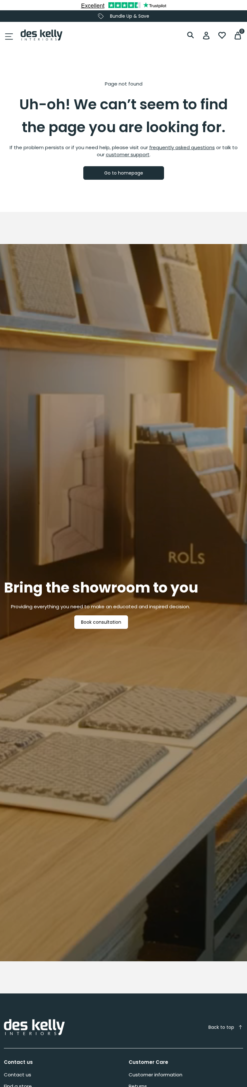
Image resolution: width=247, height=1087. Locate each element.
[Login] (206, 35)
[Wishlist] (222, 35)
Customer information (155, 1074)
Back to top (221, 1027)
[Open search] (191, 35)
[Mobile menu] (9, 37)
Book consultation (101, 622)
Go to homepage (123, 173)
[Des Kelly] (41, 35)
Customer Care (148, 1062)
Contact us (18, 1062)
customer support (128, 154)
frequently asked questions (182, 147)
